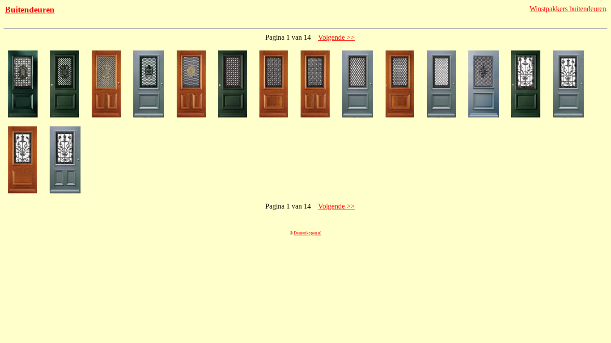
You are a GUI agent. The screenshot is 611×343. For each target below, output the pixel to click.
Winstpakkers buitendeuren (568, 9)
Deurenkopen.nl (308, 233)
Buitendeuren (30, 9)
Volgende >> (336, 37)
